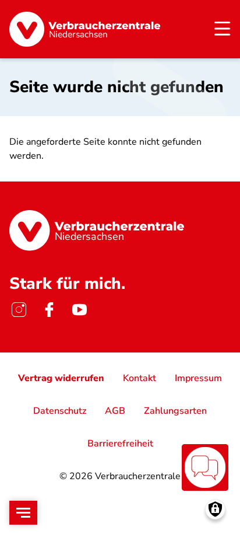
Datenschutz (59, 410)
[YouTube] (79, 309)
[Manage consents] (215, 509)
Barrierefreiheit (120, 443)
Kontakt (139, 378)
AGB (115, 410)
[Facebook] (49, 309)
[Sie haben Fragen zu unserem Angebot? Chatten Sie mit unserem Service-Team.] (205, 467)
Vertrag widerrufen (61, 378)
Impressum (198, 378)
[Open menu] (23, 513)
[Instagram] (18, 309)
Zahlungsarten (175, 410)
